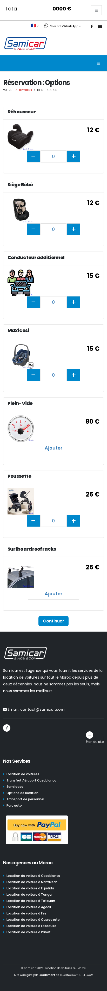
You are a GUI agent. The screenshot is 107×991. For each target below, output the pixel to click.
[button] (35, 26)
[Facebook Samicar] (91, 26)
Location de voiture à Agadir (28, 907)
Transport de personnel (25, 799)
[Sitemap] (89, 735)
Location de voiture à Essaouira (31, 926)
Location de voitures (22, 774)
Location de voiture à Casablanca (33, 876)
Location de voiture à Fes (26, 913)
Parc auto (14, 805)
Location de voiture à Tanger (29, 895)
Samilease (14, 787)
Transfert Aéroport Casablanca (31, 780)
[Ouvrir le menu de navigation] (98, 63)
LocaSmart (47, 975)
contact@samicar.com (42, 709)
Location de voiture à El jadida (30, 888)
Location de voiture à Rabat (28, 932)
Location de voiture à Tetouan (30, 901)
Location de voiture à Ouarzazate (33, 920)
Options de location (22, 793)
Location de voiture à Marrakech (31, 882)
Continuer (53, 621)
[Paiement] (100, 26)
